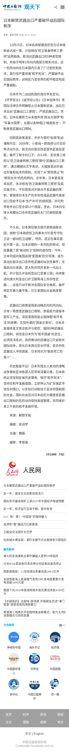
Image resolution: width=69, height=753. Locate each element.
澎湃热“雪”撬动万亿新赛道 (20, 524)
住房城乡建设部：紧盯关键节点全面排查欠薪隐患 (35, 539)
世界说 (34, 669)
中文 (28, 733)
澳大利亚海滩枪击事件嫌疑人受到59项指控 (30, 556)
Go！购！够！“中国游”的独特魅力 (25, 516)
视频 (43, 722)
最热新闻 (8, 549)
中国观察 (55, 669)
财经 (60, 714)
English (39, 733)
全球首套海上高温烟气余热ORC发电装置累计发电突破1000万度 (33, 581)
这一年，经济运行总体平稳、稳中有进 (27, 508)
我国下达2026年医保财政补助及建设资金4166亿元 (34, 592)
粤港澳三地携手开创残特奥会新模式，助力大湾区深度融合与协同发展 (35, 614)
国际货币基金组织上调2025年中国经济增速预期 (33, 501)
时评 (26, 714)
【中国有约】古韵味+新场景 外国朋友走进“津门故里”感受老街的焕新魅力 (34, 603)
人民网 (32, 470)
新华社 (14, 694)
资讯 (43, 714)
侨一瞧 (55, 694)
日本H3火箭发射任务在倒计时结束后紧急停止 (32, 563)
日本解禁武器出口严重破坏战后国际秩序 (29, 485)
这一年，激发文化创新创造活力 (23, 493)
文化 (9, 722)
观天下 (32, 7)
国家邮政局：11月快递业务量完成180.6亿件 (31, 571)
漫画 (26, 722)
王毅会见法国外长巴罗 (17, 532)
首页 (9, 714)
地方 (60, 722)
